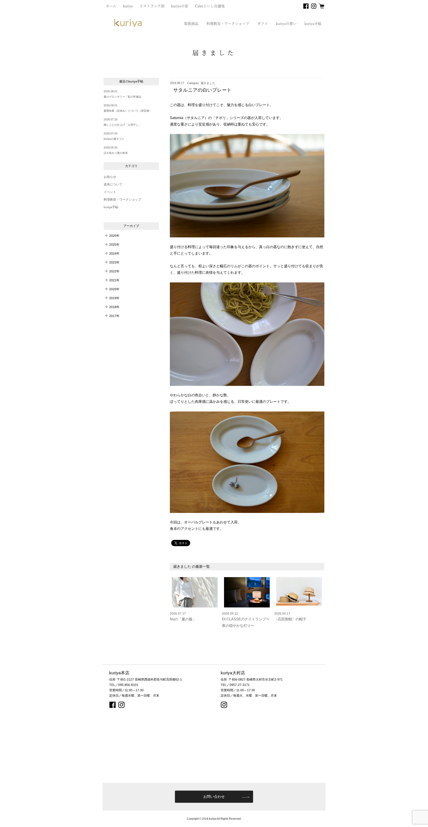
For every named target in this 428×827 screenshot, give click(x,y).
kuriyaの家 (179, 6)
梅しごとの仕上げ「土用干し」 (122, 124)
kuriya (128, 6)
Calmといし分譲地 (210, 6)
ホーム (111, 6)
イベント (110, 192)
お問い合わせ (214, 796)
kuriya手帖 (313, 23)
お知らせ (110, 177)
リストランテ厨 (152, 6)
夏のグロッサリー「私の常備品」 (124, 96)
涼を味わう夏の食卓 (116, 152)
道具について (113, 184)
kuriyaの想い (286, 23)
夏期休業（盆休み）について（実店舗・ (128, 110)
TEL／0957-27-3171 (235, 685)
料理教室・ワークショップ (227, 23)
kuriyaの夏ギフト (114, 138)
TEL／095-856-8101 (123, 685)
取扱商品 (191, 23)
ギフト (262, 23)
